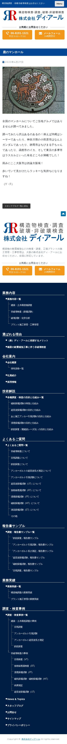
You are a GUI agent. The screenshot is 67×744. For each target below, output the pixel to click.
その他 (14, 516)
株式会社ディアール (31, 739)
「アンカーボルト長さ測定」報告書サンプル (32, 551)
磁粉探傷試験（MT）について (25, 503)
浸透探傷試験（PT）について (25, 496)
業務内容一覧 (14, 299)
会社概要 (11, 362)
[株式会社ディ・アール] (33, 19)
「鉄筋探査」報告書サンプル (24, 538)
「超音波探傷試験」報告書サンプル (28, 557)
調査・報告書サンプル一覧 (21, 532)
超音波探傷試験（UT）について (26, 483)
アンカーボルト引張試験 (25, 633)
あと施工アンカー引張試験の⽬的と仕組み (31, 416)
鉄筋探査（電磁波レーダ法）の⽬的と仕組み (32, 429)
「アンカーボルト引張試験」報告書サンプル (32, 544)
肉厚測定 (18, 685)
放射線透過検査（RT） (25, 665)
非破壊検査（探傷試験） (22, 311)
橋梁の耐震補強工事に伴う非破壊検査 (26, 347)
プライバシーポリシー (18, 725)
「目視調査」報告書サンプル (24, 570)
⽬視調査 (18, 626)
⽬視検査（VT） (21, 659)
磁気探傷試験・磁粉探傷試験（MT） (31, 678)
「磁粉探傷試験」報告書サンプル (26, 563)
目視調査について (19, 457)
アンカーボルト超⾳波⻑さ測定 (29, 639)
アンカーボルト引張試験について (26, 477)
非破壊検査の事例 (19, 653)
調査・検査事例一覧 (17, 614)
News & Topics (16, 699)
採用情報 (11, 381)
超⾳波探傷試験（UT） (25, 691)
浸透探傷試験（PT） (24, 672)
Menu (59, 3)
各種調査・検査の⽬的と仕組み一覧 (25, 397)
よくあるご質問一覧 (17, 445)
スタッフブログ (15, 705)
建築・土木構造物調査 (21, 305)
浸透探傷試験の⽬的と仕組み (24, 422)
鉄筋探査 (18, 646)
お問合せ (11, 712)
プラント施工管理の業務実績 (24, 599)
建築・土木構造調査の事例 (23, 620)
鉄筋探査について (19, 464)
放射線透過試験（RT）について (26, 490)
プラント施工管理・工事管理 (24, 324)
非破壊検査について (20, 451)
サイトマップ (14, 718)
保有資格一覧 (17, 368)
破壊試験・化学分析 (20, 318)
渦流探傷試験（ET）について (25, 509)
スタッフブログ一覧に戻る (16, 206)
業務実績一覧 (14, 586)
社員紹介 (11, 375)
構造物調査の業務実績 (21, 592)
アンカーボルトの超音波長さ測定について (31, 470)
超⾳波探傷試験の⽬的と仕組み (25, 409)
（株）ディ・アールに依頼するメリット (27, 340)
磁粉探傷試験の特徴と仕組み (24, 403)
